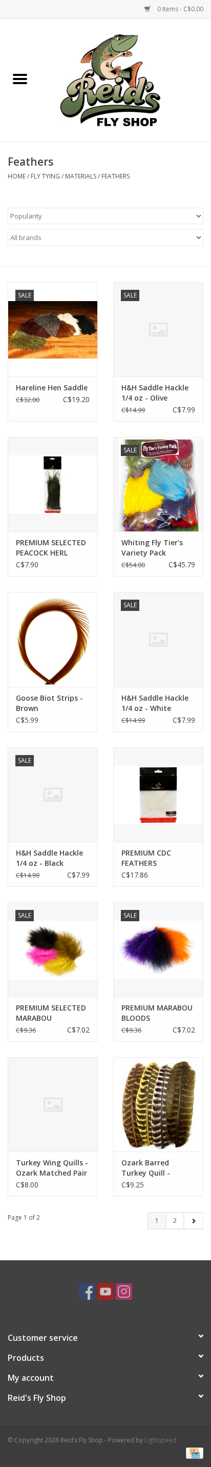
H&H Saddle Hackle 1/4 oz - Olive (154, 393)
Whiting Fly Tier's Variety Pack (152, 548)
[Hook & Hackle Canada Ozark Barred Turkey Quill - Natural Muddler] (158, 1104)
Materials (80, 176)
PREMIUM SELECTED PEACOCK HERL (51, 548)
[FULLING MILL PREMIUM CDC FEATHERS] (158, 794)
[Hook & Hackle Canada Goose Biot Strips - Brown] (53, 639)
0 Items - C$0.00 (179, 9)
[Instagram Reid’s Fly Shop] (124, 1291)
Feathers (115, 176)
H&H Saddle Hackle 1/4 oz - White (154, 703)
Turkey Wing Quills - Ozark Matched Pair (52, 1168)
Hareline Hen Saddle (52, 387)
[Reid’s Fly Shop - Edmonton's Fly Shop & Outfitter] (125, 79)
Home (17, 176)
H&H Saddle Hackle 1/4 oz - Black (49, 858)
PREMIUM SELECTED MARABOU (51, 1013)
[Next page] (193, 1221)
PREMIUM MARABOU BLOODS (157, 1013)
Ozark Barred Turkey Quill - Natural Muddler (151, 1168)
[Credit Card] (192, 1453)
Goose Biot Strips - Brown (49, 703)
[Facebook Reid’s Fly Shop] (87, 1291)
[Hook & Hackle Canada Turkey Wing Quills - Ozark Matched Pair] (53, 1104)
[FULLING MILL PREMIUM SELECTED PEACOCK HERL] (53, 484)
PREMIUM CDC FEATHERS (146, 858)
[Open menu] (20, 78)
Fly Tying (45, 176)
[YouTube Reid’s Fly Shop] (105, 1291)
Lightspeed (160, 1440)
